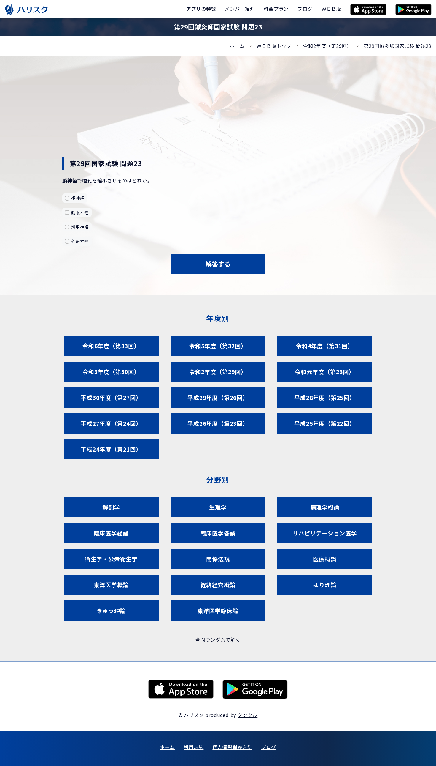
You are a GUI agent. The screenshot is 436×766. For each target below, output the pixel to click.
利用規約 (193, 747)
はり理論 (324, 585)
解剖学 (111, 507)
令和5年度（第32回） (218, 346)
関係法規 (218, 559)
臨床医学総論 (111, 533)
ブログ (268, 747)
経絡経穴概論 (218, 585)
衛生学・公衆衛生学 (111, 559)
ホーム (237, 45)
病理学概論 (325, 507)
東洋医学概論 (111, 585)
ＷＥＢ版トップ (274, 45)
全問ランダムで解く (217, 639)
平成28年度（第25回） (324, 397)
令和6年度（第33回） (111, 346)
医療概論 (324, 559)
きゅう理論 (111, 610)
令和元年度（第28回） (325, 372)
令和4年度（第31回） (325, 346)
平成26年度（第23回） (218, 423)
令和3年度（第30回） (111, 372)
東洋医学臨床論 (218, 610)
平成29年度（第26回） (218, 397)
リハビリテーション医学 (324, 533)
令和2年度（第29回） (327, 45)
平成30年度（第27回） (111, 397)
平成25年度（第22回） (324, 423)
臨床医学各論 (218, 533)
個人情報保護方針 (232, 747)
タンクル (247, 714)
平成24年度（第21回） (111, 449)
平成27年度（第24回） (111, 423)
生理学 (218, 507)
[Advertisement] (218, 112)
